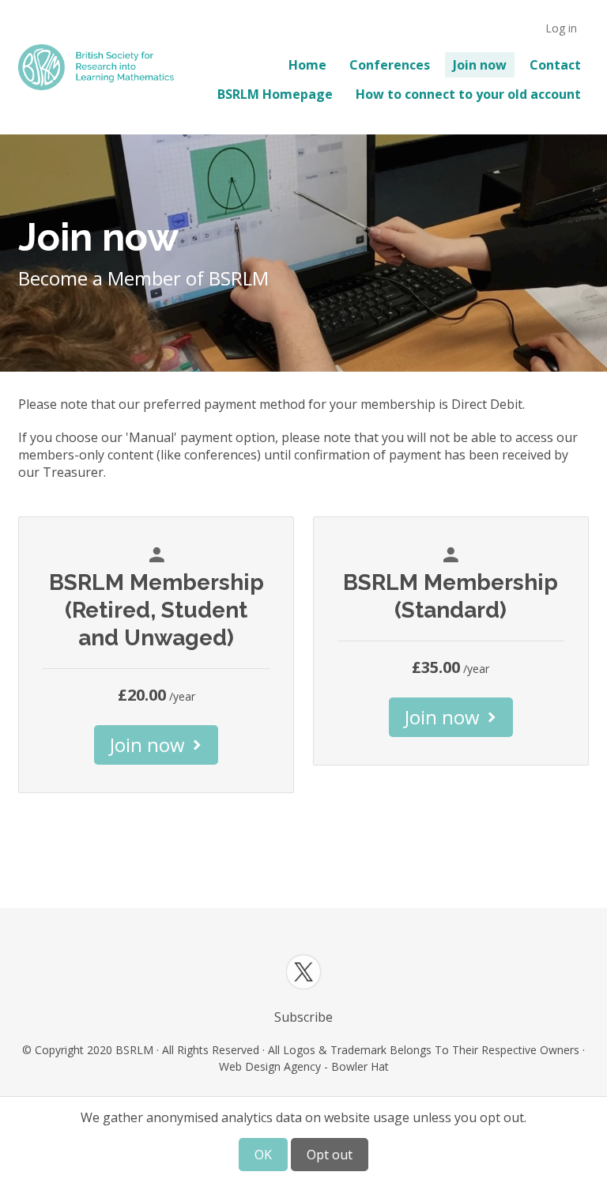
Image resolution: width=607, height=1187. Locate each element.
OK (263, 1154)
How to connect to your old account (468, 94)
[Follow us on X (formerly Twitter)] (303, 972)
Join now (480, 65)
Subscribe (303, 1017)
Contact (555, 65)
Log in (561, 28)
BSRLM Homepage (275, 94)
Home (307, 65)
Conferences (389, 65)
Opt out (330, 1154)
